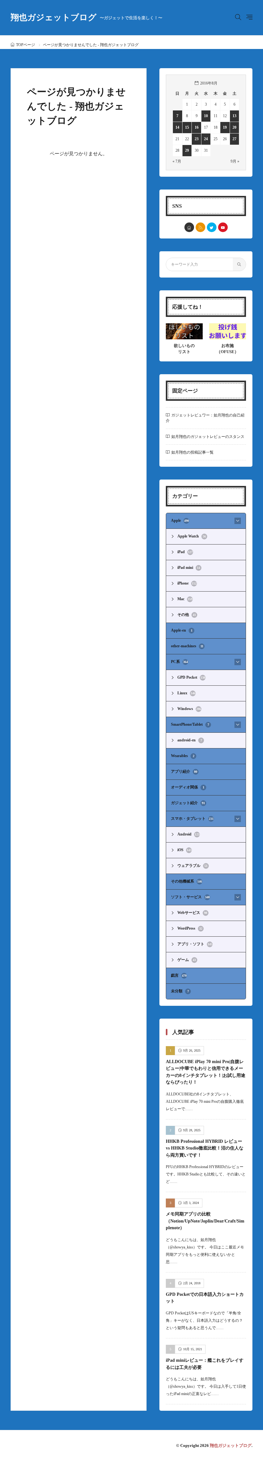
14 (177, 127)
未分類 (180, 991)
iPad (185, 552)
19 (225, 127)
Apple (180, 520)
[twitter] (211, 227)
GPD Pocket (191, 677)
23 (197, 139)
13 (234, 116)
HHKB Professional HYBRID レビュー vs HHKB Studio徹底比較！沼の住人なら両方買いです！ (204, 1148)
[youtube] (223, 227)
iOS (184, 850)
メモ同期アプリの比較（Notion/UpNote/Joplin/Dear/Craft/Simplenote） (205, 1220)
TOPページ (25, 45)
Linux (186, 693)
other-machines (187, 646)
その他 (186, 615)
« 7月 (177, 161)
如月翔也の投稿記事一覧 (192, 452)
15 (187, 127)
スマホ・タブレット (192, 818)
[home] (189, 227)
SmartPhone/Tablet (190, 724)
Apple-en (181, 630)
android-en (189, 740)
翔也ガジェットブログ (86, 17)
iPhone (187, 583)
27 (234, 139)
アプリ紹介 (184, 771)
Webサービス (192, 913)
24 (206, 139)
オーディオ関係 (187, 787)
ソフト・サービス (190, 897)
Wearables (182, 756)
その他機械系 (186, 881)
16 (197, 127)
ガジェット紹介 (188, 803)
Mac (184, 599)
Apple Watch (191, 536)
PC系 (179, 662)
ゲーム (186, 960)
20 (234, 127)
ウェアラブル (192, 866)
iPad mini (188, 567)
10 (206, 116)
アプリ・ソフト (194, 944)
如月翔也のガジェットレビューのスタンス (207, 437)
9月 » (235, 161)
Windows (189, 709)
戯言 (179, 975)
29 (187, 150)
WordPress (189, 928)
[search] (239, 264)
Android (188, 834)
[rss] (200, 227)
